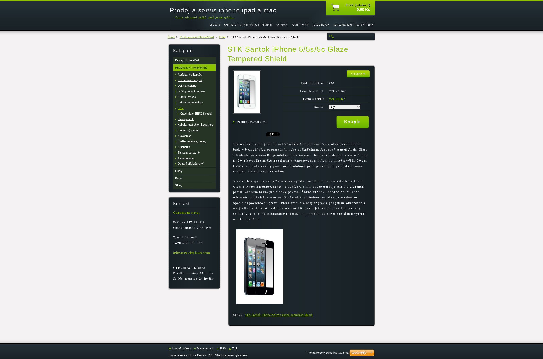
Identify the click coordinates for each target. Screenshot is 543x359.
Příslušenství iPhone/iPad (197, 37)
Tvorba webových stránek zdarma (327, 352)
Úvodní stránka (181, 348)
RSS (223, 348)
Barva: (319, 107)
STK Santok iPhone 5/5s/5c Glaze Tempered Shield (279, 314)
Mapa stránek (205, 348)
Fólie (222, 37)
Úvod (171, 37)
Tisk (235, 348)
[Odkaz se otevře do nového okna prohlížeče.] (247, 112)
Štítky (237, 314)
